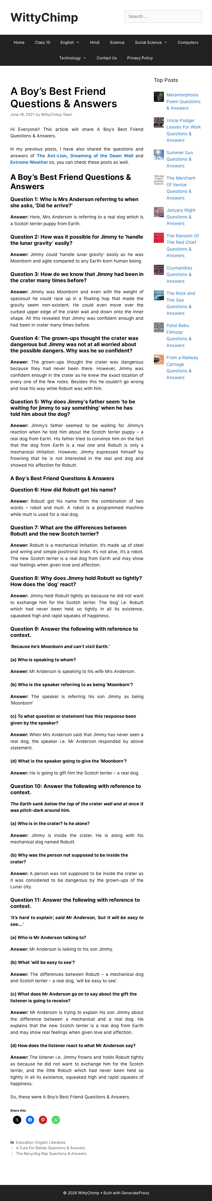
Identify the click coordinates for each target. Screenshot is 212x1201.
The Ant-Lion (51, 155)
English (67, 42)
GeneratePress (135, 1192)
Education (24, 1142)
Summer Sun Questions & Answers (179, 159)
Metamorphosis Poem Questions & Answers (183, 101)
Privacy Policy (140, 57)
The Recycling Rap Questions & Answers (51, 1153)
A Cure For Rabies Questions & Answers (50, 1148)
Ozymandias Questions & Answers (179, 274)
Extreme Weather (29, 162)
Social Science (148, 42)
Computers (188, 42)
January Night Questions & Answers (180, 217)
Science (117, 42)
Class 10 (42, 42)
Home (19, 42)
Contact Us (107, 57)
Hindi (95, 42)
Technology (70, 57)
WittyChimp (44, 17)
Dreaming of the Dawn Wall (101, 155)
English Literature (50, 1142)
